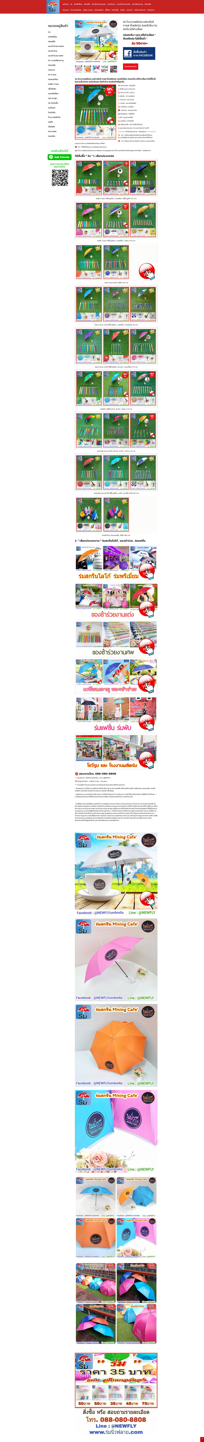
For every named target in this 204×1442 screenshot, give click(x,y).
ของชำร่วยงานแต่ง (99, 4)
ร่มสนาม (66, 10)
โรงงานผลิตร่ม (75, 10)
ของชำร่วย (111, 4)
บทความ (129, 10)
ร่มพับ (122, 10)
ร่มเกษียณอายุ (137, 4)
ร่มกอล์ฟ (147, 4)
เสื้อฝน (107, 10)
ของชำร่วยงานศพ (123, 4)
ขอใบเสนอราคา (140, 10)
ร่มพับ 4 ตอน (88, 10)
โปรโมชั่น (115, 10)
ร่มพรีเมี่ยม (78, 4)
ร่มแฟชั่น (87, 4)
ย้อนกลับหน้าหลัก (130, 66)
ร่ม (71, 4)
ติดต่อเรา (150, 10)
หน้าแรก (66, 4)
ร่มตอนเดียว (98, 10)
